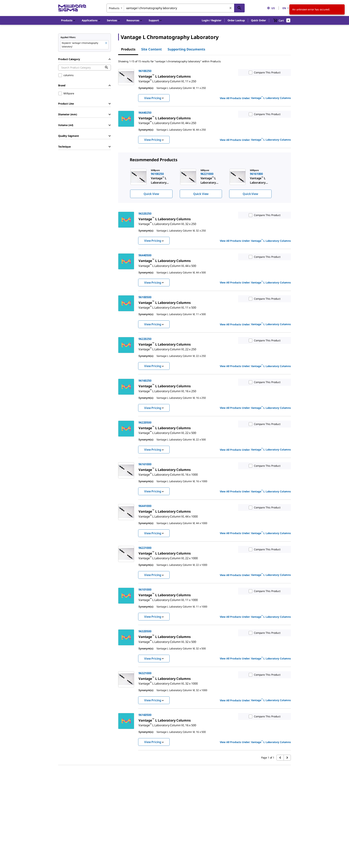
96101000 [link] (145, 589)
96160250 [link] (145, 381)
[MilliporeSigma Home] (72, 8)
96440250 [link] (145, 113)
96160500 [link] (145, 715)
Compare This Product (267, 72)
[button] (211, 20)
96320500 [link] (145, 631)
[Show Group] (110, 104)
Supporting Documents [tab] (186, 49)
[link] (167, 79)
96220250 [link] (145, 339)
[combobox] (176, 8)
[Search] (239, 8)
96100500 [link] (145, 297)
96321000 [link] (145, 673)
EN (284, 8)
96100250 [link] (145, 71)
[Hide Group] (110, 59)
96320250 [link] (145, 213)
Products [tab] (128, 49)
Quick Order (258, 20)
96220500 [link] (145, 422)
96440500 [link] (145, 255)
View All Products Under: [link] (255, 98)
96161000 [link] (145, 464)
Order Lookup (236, 20)
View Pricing (152, 98)
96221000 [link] (145, 548)
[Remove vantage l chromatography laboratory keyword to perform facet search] (106, 43)
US (273, 8)
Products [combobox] (114, 8)
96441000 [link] (145, 506)
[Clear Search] (231, 8)
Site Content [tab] (151, 49)
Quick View (151, 194)
